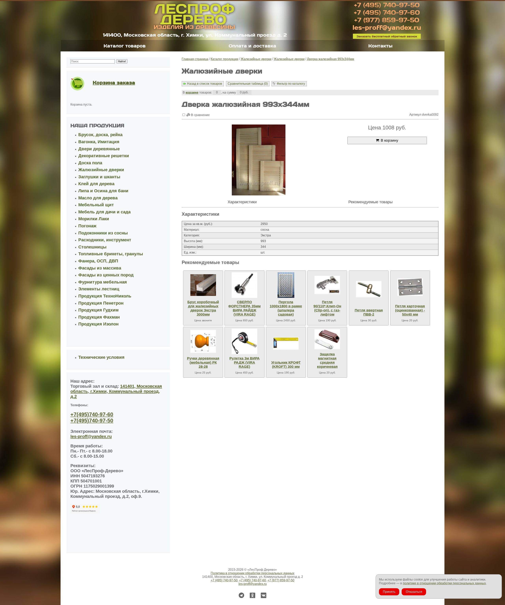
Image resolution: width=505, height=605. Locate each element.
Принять (389, 591)
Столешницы (92, 246)
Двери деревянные (99, 148)
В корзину (389, 140)
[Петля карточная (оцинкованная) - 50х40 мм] (410, 287)
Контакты (380, 45)
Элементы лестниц (98, 288)
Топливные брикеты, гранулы (110, 253)
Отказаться (414, 591)
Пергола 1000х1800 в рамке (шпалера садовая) (286, 308)
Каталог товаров (125, 45)
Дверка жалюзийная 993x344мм (330, 59)
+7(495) (91, 414)
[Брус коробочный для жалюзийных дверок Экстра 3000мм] (203, 285)
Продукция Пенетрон (100, 303)
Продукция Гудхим (98, 310)
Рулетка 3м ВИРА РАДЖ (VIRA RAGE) (244, 362)
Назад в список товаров (204, 83)
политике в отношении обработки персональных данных (444, 583)
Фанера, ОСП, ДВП (98, 260)
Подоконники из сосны (103, 232)
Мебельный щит (96, 204)
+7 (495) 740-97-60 (387, 12)
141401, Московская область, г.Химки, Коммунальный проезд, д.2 (116, 391)
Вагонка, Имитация (98, 141)
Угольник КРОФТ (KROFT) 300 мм (286, 365)
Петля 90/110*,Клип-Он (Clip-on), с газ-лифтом (327, 308)
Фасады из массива (99, 268)
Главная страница (195, 59)
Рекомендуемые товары (370, 202)
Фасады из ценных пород (106, 274)
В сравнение (200, 115)
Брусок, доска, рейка (100, 134)
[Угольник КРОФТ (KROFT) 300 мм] (286, 343)
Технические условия (101, 357)
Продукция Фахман (99, 317)
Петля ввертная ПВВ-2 (369, 312)
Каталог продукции (224, 59)
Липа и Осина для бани (103, 190)
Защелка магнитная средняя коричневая (327, 360)
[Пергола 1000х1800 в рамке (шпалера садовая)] (286, 285)
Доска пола (90, 162)
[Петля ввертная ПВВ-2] (368, 289)
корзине (192, 92)
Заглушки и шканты (99, 176)
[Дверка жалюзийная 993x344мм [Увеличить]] (258, 160)
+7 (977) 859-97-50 (386, 19)
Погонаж (87, 225)
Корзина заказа (114, 82)
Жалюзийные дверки (256, 59)
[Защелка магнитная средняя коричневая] (327, 339)
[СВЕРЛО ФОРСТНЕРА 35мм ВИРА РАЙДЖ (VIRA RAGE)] (244, 285)
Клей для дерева (96, 183)
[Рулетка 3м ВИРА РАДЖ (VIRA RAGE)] (244, 341)
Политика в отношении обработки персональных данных (252, 573)
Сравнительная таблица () (248, 83)
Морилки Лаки (93, 218)
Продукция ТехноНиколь (104, 296)
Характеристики (242, 202)
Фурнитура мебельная (102, 282)
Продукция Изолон (98, 324)
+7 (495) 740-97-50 (387, 4)
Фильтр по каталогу (291, 83)
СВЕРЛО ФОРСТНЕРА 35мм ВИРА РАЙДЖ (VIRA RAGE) (244, 308)
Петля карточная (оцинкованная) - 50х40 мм (410, 310)
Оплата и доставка (252, 45)
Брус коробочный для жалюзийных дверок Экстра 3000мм (203, 308)
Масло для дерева (98, 197)
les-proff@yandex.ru (387, 27)
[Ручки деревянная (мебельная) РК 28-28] (203, 341)
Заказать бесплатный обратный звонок (386, 36)
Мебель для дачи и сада (104, 211)
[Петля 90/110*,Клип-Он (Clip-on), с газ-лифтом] (327, 285)
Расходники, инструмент (104, 239)
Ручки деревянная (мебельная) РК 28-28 (203, 362)
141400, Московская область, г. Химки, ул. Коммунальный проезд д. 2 (195, 35)
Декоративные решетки (103, 155)
